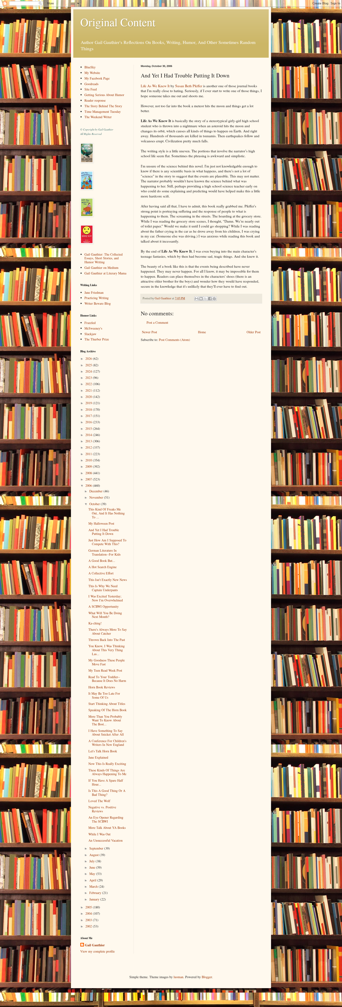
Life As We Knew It (155, 85)
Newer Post (149, 332)
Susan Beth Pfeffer (188, 85)
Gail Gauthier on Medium (101, 267)
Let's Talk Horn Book (102, 751)
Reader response (95, 100)
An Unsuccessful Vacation (105, 840)
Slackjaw (90, 334)
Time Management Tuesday (102, 111)
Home (202, 332)
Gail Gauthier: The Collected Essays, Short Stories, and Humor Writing (103, 258)
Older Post (254, 332)
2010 (89, 460)
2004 (89, 913)
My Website (92, 72)
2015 (89, 428)
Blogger (207, 977)
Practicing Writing (96, 298)
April (93, 880)
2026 (89, 358)
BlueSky (90, 67)
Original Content (117, 21)
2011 (89, 454)
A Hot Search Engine (102, 567)
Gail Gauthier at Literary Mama (105, 273)
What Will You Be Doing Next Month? (105, 615)
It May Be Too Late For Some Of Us (104, 695)
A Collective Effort (101, 573)
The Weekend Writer (98, 117)
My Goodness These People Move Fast (106, 662)
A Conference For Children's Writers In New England (107, 743)
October (95, 504)
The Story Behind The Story (103, 106)
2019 (89, 403)
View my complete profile (97, 951)
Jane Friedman (94, 292)
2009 (89, 466)
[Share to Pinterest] (214, 298)
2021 (89, 390)
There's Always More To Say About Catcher (107, 631)
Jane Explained (98, 757)
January (94, 899)
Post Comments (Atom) (174, 339)
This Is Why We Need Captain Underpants (103, 588)
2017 (89, 415)
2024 (89, 371)
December (96, 491)
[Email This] (196, 298)
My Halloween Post (101, 523)
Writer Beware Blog (97, 303)
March (94, 886)
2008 (89, 473)
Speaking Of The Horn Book (107, 710)
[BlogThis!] (201, 298)
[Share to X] (205, 298)
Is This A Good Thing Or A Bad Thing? (106, 792)
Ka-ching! (95, 623)
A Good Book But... (101, 560)
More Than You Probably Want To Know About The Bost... (105, 720)
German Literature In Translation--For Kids (104, 552)
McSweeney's (93, 328)
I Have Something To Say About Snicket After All (106, 732)
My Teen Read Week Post (105, 670)
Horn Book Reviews (101, 687)
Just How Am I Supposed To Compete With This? (107, 542)
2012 (89, 447)
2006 (89, 485)
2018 (89, 409)
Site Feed (90, 89)
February (95, 892)
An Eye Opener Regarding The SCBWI (105, 819)
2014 (89, 435)
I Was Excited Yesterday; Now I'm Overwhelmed (105, 598)
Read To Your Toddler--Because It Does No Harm (107, 679)
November (96, 497)
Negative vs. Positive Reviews (102, 809)
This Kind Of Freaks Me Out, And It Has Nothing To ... (106, 513)
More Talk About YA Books (107, 827)
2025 (89, 365)
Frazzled (90, 322)
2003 (89, 920)
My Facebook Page (97, 78)
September (96, 848)
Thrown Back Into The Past (106, 639)
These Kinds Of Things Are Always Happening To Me (107, 772)
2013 (89, 441)
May (92, 873)
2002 (89, 926)
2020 (89, 396)
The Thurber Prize (96, 339)
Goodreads (91, 84)
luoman (178, 977)
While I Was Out (99, 834)
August (94, 855)
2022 (89, 384)
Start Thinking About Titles (106, 703)
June (92, 867)
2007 (89, 479)
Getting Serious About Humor (104, 95)
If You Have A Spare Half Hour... (105, 782)
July (92, 861)
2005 (89, 907)
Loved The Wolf (99, 801)
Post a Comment (157, 322)
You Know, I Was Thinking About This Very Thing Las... (106, 650)
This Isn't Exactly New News (107, 579)
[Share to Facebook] (210, 298)
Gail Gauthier (95, 945)
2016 (89, 422)
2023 (89, 377)
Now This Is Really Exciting (107, 763)
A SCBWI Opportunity (103, 606)
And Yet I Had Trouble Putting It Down (103, 532)
